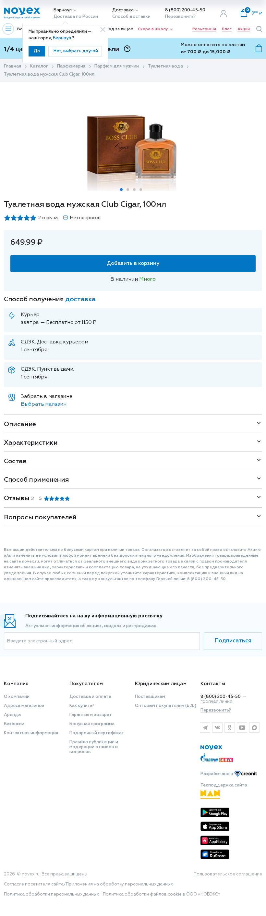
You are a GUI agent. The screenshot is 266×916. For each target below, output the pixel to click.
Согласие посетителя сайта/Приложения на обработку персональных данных (88, 884)
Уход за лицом (118, 29)
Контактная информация (31, 733)
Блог (227, 29)
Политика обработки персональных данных (51, 894)
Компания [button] (16, 683)
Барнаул (63, 10)
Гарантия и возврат (90, 715)
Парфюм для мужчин (116, 66)
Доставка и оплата (90, 697)
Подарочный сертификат (96, 733)
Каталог (39, 66)
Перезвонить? (180, 17)
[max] (254, 727)
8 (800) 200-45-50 (185, 10)
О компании (17, 697)
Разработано (217, 774)
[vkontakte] (217, 727)
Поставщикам (150, 697)
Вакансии (14, 724)
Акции (243, 29)
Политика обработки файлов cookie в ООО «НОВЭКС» (162, 894)
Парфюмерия (71, 66)
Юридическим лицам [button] (161, 683)
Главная (12, 66)
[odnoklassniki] (229, 727)
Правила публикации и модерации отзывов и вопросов (93, 747)
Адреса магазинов (24, 706)
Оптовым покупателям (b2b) (165, 706)
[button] (121, 189)
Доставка (123, 10)
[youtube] (242, 727)
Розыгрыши (204, 29)
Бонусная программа (92, 724)
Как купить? (81, 706)
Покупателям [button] (86, 683)
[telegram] (205, 727)
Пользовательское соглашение (228, 874)
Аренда (12, 715)
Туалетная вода (165, 66)
